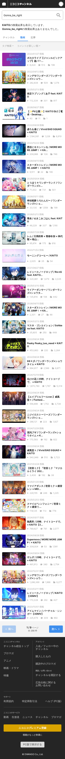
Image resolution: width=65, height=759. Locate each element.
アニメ (7, 660)
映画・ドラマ (11, 667)
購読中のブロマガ (46, 663)
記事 (33, 37)
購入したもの (43, 656)
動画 (22, 37)
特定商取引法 (29, 701)
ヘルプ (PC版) (53, 701)
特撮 (6, 675)
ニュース (27, 716)
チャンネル (9, 37)
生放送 (15, 716)
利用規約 (9, 701)
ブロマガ (9, 653)
